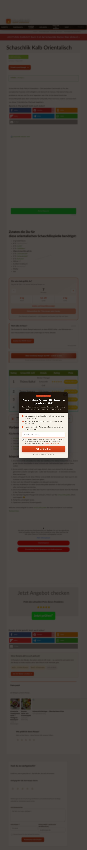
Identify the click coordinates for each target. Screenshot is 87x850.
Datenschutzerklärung (52, 443)
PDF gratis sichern (43, 449)
